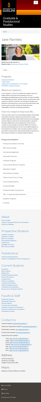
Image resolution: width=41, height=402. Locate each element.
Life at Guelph (5, 220)
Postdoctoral (9, 253)
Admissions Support (7, 299)
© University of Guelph (8, 397)
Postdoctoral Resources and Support (13, 309)
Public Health (5, 82)
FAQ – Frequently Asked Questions (14, 194)
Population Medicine (7, 80)
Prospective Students (15, 231)
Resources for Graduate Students (12, 289)
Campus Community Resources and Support (15, 222)
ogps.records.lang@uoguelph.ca (20, 340)
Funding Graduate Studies (9, 275)
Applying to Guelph (9, 169)
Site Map (9, 393)
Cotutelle (6, 203)
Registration (5, 273)
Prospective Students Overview (13, 143)
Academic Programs (9, 199)
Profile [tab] (5, 70)
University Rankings (7, 224)
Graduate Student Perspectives (13, 190)
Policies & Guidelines (8, 281)
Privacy (8, 389)
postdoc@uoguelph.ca (23, 332)
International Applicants (11, 152)
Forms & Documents (7, 277)
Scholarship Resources (8, 301)
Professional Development (9, 257)
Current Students (12, 265)
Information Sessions (10, 156)
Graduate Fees (6, 279)
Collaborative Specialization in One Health (14, 84)
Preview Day (5, 242)
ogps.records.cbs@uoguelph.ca (18, 346)
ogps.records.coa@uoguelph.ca (19, 338)
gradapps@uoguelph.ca (29, 326)
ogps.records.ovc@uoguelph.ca (19, 350)
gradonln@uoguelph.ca (20, 323)
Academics (4, 269)
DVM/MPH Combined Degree (10, 86)
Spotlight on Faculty (7, 244)
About (5, 216)
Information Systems (8, 311)
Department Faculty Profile (19, 64)
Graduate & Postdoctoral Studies (11, 21)
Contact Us (8, 320)
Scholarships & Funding (10, 173)
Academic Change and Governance (12, 307)
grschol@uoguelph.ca (22, 329)
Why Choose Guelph (9, 148)
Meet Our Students (7, 238)
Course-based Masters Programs (14, 165)
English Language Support (9, 285)
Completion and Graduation (10, 287)
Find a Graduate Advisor (11, 182)
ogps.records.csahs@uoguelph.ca (21, 344)
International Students (8, 283)
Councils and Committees (9, 305)
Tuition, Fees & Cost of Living (12, 177)
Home (5, 31)
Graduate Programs (9, 160)
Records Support (6, 303)
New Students (6, 271)
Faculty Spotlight (8, 186)
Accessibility (10, 385)
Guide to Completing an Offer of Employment (15, 259)
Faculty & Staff (10, 295)
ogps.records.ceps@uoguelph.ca (20, 342)
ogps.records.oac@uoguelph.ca (19, 348)
